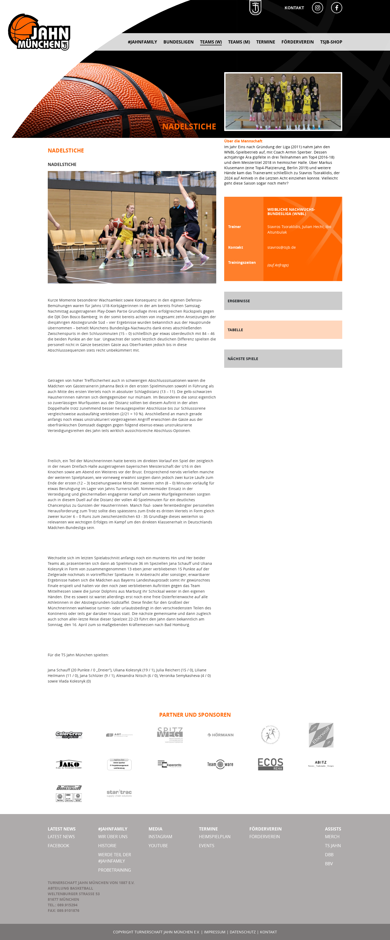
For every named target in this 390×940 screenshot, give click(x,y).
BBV (329, 864)
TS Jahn (333, 846)
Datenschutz (243, 931)
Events (206, 846)
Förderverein (264, 837)
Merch (332, 837)
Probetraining (114, 870)
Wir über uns (113, 837)
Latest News (61, 837)
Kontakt (294, 8)
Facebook (58, 846)
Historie (107, 846)
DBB (329, 855)
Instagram (160, 837)
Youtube (158, 846)
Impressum (215, 931)
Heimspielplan (215, 837)
